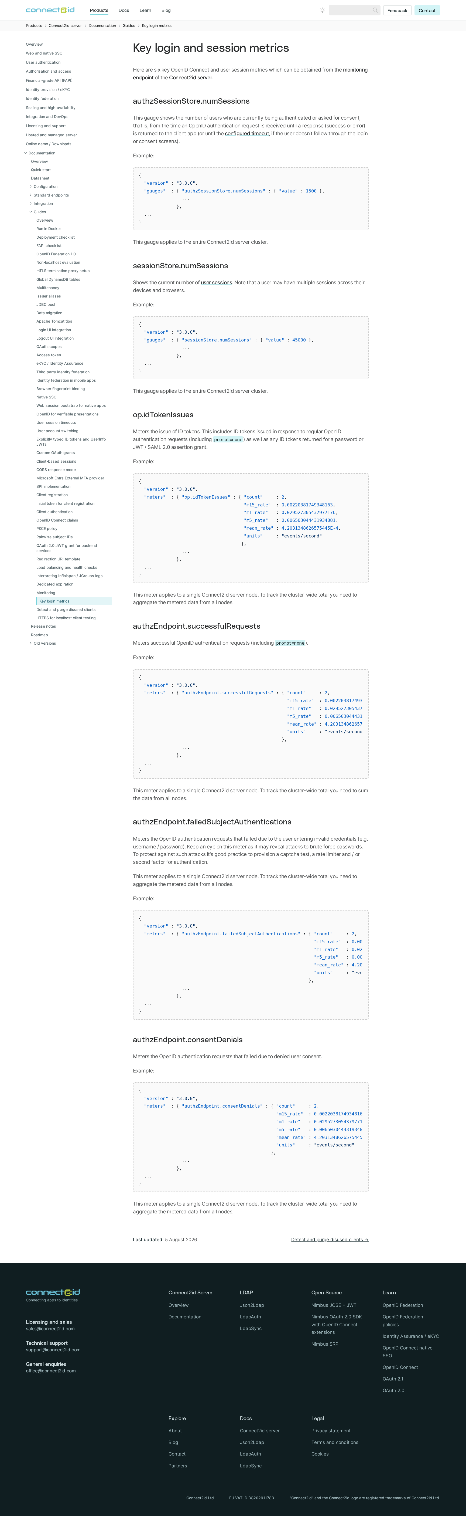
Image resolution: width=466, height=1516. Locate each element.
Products (99, 10)
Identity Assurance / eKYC (411, 1336)
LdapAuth (250, 1316)
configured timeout (247, 133)
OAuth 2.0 (394, 1390)
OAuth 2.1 (393, 1379)
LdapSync (251, 1328)
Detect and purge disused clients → (330, 1239)
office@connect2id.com (51, 1370)
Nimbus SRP (324, 1344)
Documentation (185, 1316)
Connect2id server (190, 77)
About (175, 1430)
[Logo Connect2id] (50, 10)
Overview (34, 44)
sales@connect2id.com (50, 1328)
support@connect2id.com (53, 1349)
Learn (145, 10)
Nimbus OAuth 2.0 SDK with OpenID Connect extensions (336, 1324)
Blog (166, 10)
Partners (178, 1465)
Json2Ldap (252, 1305)
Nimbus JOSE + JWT (334, 1305)
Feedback (397, 11)
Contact (427, 11)
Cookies (320, 1454)
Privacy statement (331, 1430)
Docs (124, 10)
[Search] (375, 10)
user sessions (216, 282)
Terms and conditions (334, 1442)
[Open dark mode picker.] (322, 10)
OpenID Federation (403, 1305)
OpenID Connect (400, 1367)
